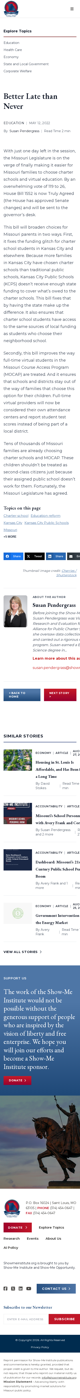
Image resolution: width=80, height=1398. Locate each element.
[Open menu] (72, 8)
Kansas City (13, 523)
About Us (53, 1238)
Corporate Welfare (18, 71)
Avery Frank (50, 883)
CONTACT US (54, 1289)
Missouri (10, 530)
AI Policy (11, 1247)
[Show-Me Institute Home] (11, 9)
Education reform (45, 516)
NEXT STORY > (59, 694)
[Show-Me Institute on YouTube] (28, 1289)
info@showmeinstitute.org (59, 1377)
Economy (11, 57)
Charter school (16, 516)
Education (11, 43)
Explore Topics (51, 1227)
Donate (15, 1080)
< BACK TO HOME (17, 694)
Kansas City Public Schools (46, 523)
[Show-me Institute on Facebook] (6, 1289)
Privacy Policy (40, 1347)
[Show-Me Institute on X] (13, 1289)
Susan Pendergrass (24, 131)
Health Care (13, 50)
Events (32, 1238)
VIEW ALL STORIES (21, 952)
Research (12, 1238)
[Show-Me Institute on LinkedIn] (21, 1289)
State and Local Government (26, 64)
